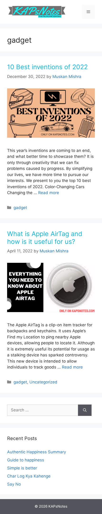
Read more (48, 192)
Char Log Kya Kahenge (29, 476)
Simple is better (22, 468)
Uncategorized (43, 382)
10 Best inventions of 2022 (48, 67)
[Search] (85, 410)
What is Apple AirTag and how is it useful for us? (44, 237)
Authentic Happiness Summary (36, 452)
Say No (14, 484)
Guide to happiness (25, 460)
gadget (20, 207)
